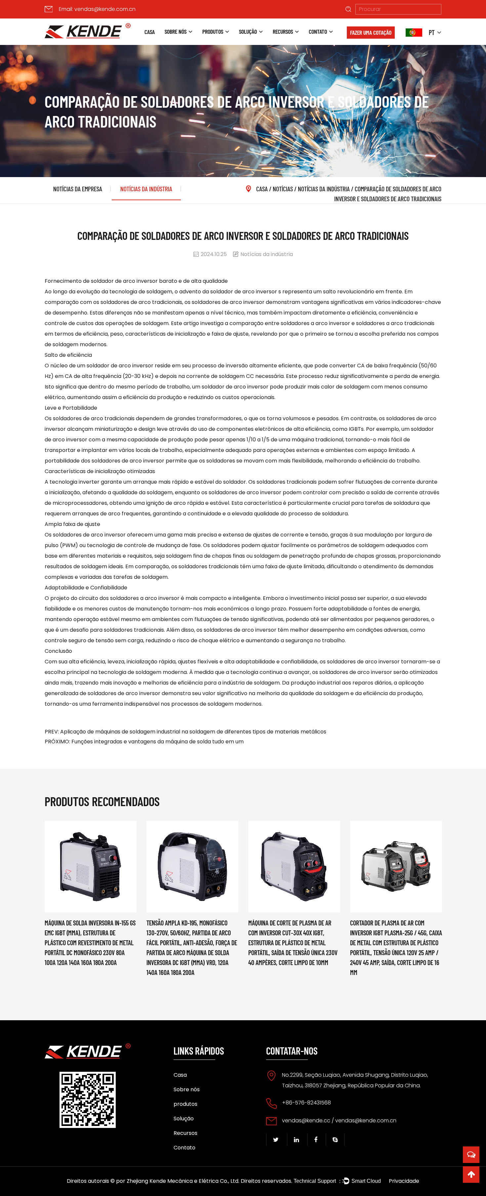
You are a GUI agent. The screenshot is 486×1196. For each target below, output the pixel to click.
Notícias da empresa (77, 189)
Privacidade (404, 1181)
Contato (318, 31)
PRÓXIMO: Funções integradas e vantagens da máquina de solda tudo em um (144, 741)
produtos (212, 31)
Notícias (283, 189)
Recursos (283, 31)
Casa (149, 31)
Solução (248, 31)
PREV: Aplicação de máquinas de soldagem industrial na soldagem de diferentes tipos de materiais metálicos (185, 731)
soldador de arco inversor (244, 291)
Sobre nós (175, 31)
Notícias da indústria (146, 189)
